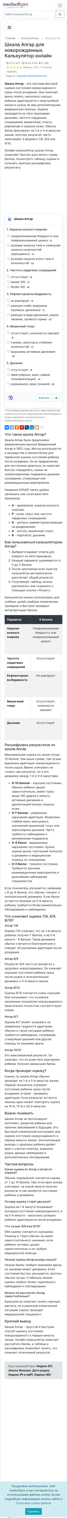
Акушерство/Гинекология (31, 75)
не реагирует (22, 300)
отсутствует (21, 277)
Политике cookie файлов (33, 1503)
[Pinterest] (22, 427)
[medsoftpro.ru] (16, 5)
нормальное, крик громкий (32, 384)
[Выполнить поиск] (60, 14)
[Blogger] (37, 427)
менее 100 (20, 282)
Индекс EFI (44, 1366)
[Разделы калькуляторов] (9, 27)
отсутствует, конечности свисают (35, 335)
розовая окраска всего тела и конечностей (32, 261)
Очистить (44, 397)
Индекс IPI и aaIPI (20, 1374)
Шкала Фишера (19, 1370)
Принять (33, 1511)
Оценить (12, 71)
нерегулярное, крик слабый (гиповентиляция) (30, 377)
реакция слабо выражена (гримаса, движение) (29, 308)
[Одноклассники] (17, 427)
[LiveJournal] (27, 427)
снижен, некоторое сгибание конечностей (31, 344)
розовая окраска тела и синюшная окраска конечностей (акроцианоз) (35, 250)
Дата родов (40, 1370)
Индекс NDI (42, 1374)
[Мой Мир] (32, 427)
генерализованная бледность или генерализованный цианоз (34, 238)
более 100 (20, 287)
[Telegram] (12, 427)
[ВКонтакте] (7, 427)
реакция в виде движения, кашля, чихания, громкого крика (35, 317)
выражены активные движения (33, 353)
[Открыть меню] (60, 5)
